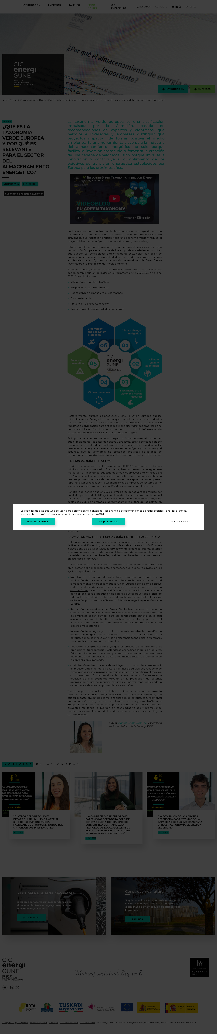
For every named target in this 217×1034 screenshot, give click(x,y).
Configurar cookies (179, 521)
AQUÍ (100, 514)
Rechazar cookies (37, 521)
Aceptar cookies (108, 521)
